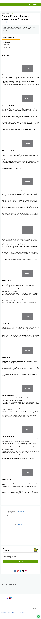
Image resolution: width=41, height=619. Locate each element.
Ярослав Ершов (21, 528)
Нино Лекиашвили (19, 524)
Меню (4, 4)
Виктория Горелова (20, 511)
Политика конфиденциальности (5, 613)
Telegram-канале (30, 30)
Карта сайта (22, 612)
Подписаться (20, 561)
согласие (7, 556)
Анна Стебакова (19, 520)
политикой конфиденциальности (10, 558)
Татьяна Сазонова (19, 515)
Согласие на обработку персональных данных (7, 612)
